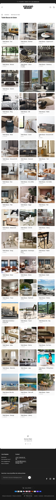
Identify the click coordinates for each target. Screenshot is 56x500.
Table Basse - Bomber (27, 41)
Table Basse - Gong (8, 250)
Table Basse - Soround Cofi (10, 159)
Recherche (3, 457)
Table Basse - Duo (7, 182)
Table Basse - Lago (26, 368)
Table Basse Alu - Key (44, 320)
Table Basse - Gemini (8, 88)
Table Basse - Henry (44, 227)
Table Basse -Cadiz (44, 275)
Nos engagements (5, 461)
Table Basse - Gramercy (45, 64)
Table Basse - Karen (44, 392)
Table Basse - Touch (26, 320)
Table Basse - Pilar (7, 204)
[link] (27, 88)
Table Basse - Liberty (26, 415)
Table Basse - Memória (9, 368)
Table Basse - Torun (8, 298)
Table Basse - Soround (27, 159)
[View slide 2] (27, 444)
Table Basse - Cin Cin (26, 227)
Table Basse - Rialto (44, 111)
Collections (6, 14)
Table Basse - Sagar (26, 204)
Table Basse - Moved (8, 64)
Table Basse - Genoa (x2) (9, 227)
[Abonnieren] (29, 477)
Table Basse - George (8, 415)
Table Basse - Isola (8, 345)
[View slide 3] (29, 444)
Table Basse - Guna (8, 275)
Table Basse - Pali (43, 204)
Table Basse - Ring (7, 111)
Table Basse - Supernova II (46, 41)
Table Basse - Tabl (44, 159)
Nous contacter (5, 463)
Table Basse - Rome (26, 275)
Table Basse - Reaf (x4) (27, 298)
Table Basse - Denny (26, 345)
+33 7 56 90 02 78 (35, 1)
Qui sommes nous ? (6, 459)
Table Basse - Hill (25, 111)
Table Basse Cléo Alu (8, 392)
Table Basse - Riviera (44, 298)
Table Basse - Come (26, 134)
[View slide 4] (30, 444)
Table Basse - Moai (8, 134)
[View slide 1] (25, 444)
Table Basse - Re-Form (45, 345)
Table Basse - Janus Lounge (26, 65)
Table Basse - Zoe (7, 41)
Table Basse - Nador (44, 250)
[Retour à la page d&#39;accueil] (2, 14)
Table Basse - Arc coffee (27, 182)
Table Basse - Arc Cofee (45, 182)
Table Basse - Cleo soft (27, 392)
